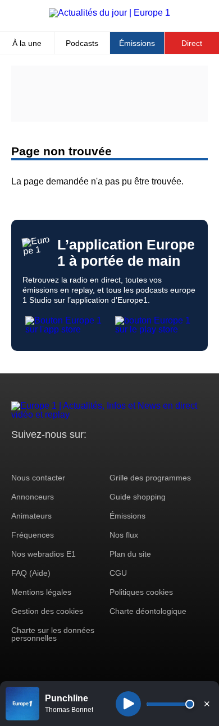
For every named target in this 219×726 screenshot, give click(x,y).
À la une (27, 43)
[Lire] (128, 703)
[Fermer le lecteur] (206, 703)
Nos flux (124, 534)
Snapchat (95, 455)
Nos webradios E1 (43, 553)
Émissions (137, 43)
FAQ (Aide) (31, 572)
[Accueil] (109, 12)
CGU (118, 572)
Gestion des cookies (47, 611)
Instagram (37, 455)
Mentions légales (41, 592)
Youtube (76, 455)
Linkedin (114, 455)
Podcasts (82, 43)
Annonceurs (32, 496)
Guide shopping (138, 496)
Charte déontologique (148, 611)
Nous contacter (38, 477)
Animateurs (31, 515)
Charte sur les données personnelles (52, 634)
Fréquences (32, 534)
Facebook (56, 455)
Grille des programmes (150, 477)
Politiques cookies (141, 592)
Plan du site (130, 553)
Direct (191, 43)
